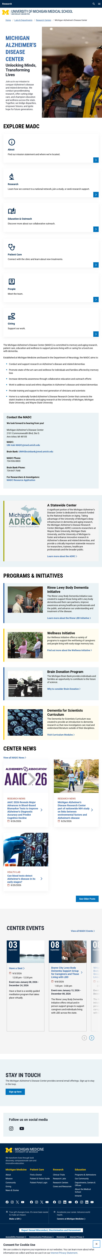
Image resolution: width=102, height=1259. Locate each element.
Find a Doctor (36, 1175)
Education (80, 1169)
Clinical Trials (59, 1175)
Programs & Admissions (85, 1175)
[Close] (96, 1244)
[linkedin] (64, 1202)
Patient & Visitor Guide (40, 1178)
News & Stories (12, 1190)
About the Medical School (83, 1190)
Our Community (82, 1178)
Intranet (78, 1196)
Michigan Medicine (16, 1169)
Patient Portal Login (38, 1182)
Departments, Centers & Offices (85, 1184)
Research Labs (59, 1178)
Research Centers (60, 1182)
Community (11, 1182)
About (8, 1175)
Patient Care (37, 1169)
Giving (8, 1186)
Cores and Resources (62, 1186)
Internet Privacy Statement (64, 1253)
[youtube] (22, 1128)
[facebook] (7, 1202)
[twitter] (17, 1202)
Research (58, 1169)
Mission (9, 1178)
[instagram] (11, 1128)
